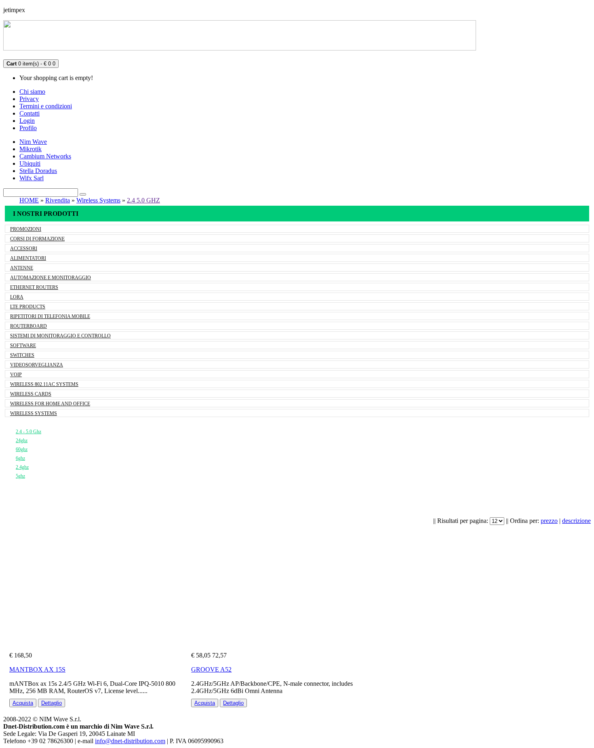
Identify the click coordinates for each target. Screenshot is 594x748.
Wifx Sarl (31, 178)
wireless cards (30, 394)
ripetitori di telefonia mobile (50, 316)
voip (16, 374)
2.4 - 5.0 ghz (28, 431)
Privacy (29, 98)
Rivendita (57, 200)
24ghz (21, 440)
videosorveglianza (36, 365)
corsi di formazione (37, 239)
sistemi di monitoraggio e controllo (60, 336)
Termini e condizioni (45, 106)
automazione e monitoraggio (50, 277)
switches (22, 355)
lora (16, 297)
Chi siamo (32, 91)
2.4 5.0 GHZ (143, 200)
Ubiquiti (29, 163)
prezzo (549, 520)
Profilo (28, 127)
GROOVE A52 (211, 669)
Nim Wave (33, 141)
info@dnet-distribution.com (130, 740)
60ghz (21, 449)
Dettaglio (51, 703)
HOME (29, 200)
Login (27, 120)
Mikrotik (30, 148)
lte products (27, 307)
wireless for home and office (50, 404)
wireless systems (33, 413)
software (23, 345)
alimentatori (28, 258)
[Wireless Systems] (18, 422)
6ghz (20, 458)
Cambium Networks (45, 156)
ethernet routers (34, 287)
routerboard (28, 326)
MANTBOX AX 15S (37, 669)
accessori (23, 248)
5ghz (20, 476)
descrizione (576, 520)
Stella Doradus (38, 170)
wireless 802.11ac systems (44, 384)
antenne (21, 268)
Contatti (29, 113)
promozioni (25, 229)
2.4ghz (22, 467)
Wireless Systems (98, 200)
